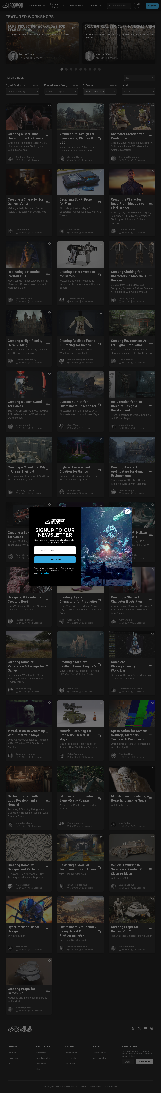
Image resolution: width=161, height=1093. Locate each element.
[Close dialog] (127, 511)
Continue (55, 559)
